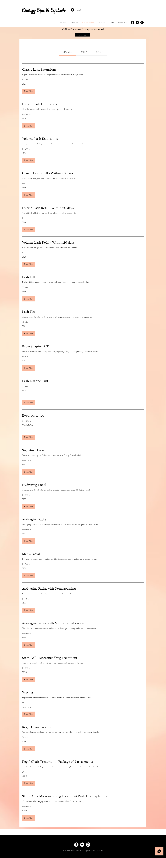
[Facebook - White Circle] (76, 844)
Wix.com (100, 850)
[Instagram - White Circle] (88, 844)
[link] (67, 52)
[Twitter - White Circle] (82, 844)
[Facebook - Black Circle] (132, 22)
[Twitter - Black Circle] (137, 22)
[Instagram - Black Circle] (142, 22)
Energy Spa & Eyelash (43, 10)
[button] (28, 91)
